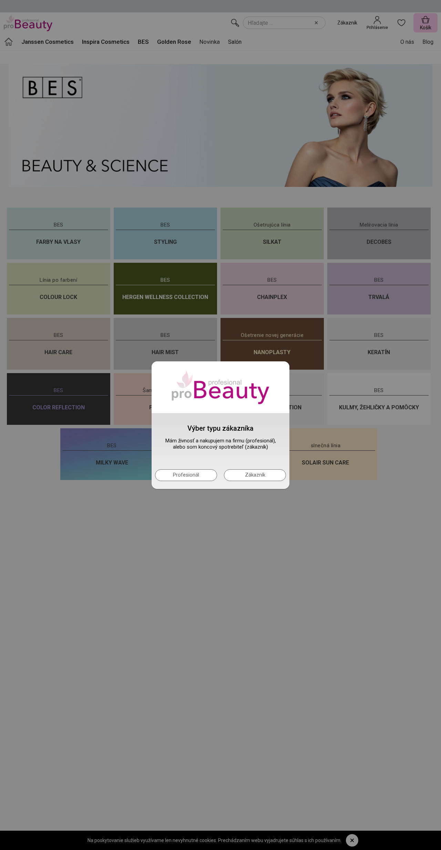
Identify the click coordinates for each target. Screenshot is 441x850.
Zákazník (255, 475)
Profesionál (186, 475)
